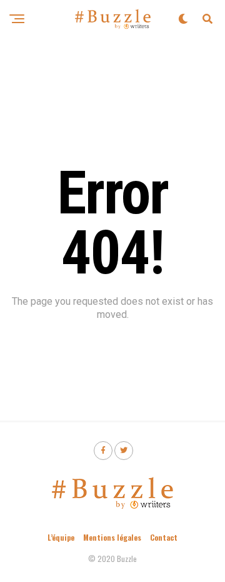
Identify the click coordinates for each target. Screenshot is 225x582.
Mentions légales (112, 537)
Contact (164, 537)
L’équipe (61, 537)
